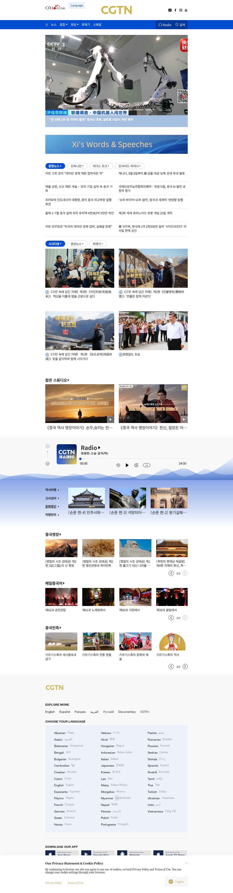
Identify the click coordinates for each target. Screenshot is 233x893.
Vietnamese (162, 811)
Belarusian (68, 746)
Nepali (109, 805)
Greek (64, 818)
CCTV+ (145, 711)
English (50, 711)
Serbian (158, 752)
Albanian (64, 733)
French (64, 805)
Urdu (154, 805)
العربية (94, 711)
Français (80, 711)
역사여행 (50, 490)
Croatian (65, 772)
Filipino (64, 798)
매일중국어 (53, 583)
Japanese (112, 765)
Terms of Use (76, 883)
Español (64, 711)
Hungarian (112, 746)
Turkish (157, 792)
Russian (159, 746)
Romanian (160, 739)
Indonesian (116, 752)
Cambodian (64, 765)
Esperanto (67, 792)
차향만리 (50, 514)
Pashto (156, 733)
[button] (171, 573)
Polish (109, 818)
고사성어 (50, 498)
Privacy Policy (53, 883)
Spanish (158, 765)
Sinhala (157, 759)
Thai (154, 785)
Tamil (155, 779)
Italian (110, 759)
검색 (182, 24)
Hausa (62, 824)
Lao (107, 779)
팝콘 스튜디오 (56, 380)
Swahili (158, 772)
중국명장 (52, 534)
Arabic (63, 739)
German (64, 811)
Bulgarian (67, 759)
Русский (108, 711)
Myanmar (115, 798)
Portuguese (115, 824)
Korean (110, 772)
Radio (167, 24)
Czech (62, 779)
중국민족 (52, 627)
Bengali (62, 752)
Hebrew (110, 733)
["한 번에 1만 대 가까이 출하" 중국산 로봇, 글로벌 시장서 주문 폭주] (116, 113)
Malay (114, 785)
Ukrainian (161, 798)
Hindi (108, 739)
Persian (111, 811)
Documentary (127, 711)
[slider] (80, 459)
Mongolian (113, 792)
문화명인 (50, 506)
